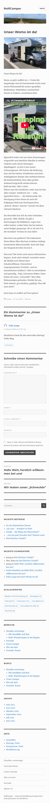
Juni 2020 (10, 708)
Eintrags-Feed (13, 743)
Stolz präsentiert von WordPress (16, 799)
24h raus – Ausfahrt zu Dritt (19, 528)
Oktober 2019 (12, 711)
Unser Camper (12, 644)
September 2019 (13, 714)
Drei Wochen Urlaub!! (16, 538)
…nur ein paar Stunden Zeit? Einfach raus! (25, 535)
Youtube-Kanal (13, 650)
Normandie (11, 606)
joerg (9, 299)
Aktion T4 (8, 789)
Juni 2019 (10, 721)
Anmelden (11, 740)
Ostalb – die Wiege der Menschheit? (22, 532)
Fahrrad (9, 601)
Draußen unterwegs (15, 631)
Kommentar (10, 373)
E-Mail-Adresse (12, 419)
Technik (28, 299)
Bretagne (35, 596)
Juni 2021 (10, 705)
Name (7, 408)
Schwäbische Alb (29, 606)
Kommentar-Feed (14, 746)
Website (8, 430)
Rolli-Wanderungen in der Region (24, 637)
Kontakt (10, 641)
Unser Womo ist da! (29, 577)
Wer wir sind (12, 647)
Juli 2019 (10, 717)
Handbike (37, 601)
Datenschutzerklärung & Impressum (28, 796)
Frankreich (23, 601)
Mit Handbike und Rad (18, 634)
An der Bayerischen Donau (18, 525)
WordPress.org (13, 749)
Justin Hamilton (13, 570)
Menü (42, 8)
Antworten (9, 345)
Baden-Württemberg (16, 596)
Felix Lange (14, 325)
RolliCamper (12, 8)
